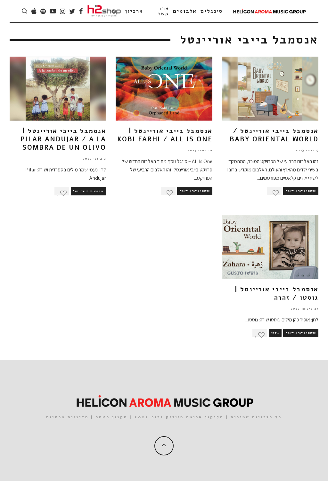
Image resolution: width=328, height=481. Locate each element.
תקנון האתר (111, 417)
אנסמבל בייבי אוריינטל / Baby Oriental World (274, 135)
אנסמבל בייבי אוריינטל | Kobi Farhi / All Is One (164, 135)
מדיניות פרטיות (67, 417)
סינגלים (211, 11)
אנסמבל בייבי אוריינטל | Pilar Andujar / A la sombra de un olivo (63, 139)
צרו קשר (163, 11)
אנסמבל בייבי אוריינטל (301, 191)
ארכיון (134, 11)
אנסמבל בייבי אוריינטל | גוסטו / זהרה (276, 293)
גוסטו (275, 333)
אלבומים (185, 11)
